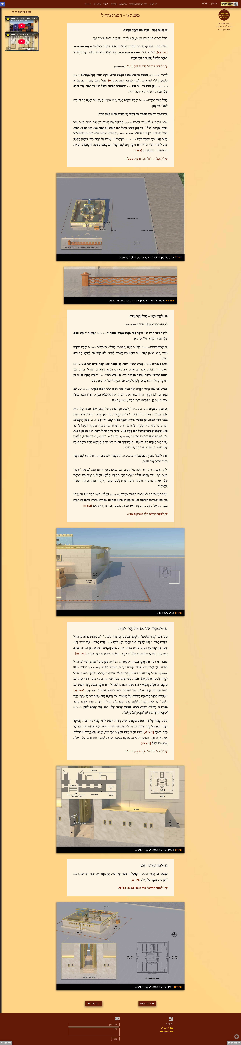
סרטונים (97, 3)
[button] (2, 4)
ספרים (114, 3)
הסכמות (123, 3)
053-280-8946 (166, 1031)
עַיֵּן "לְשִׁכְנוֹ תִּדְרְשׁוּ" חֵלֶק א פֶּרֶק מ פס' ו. (146, 159)
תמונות (88, 3)
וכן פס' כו (124, 888)
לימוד (105, 3)
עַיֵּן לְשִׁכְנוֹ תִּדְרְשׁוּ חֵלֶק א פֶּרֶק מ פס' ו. (147, 514)
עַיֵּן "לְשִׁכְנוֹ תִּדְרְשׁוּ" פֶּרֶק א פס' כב (149, 888)
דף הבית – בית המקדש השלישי (143, 3)
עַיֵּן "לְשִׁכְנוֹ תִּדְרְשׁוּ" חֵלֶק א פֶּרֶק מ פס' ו (147, 67)
